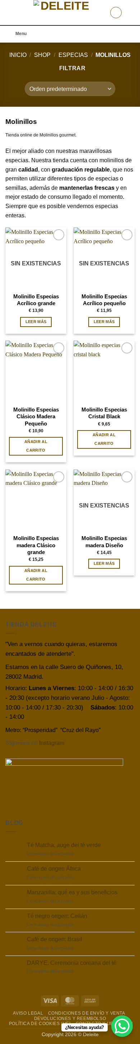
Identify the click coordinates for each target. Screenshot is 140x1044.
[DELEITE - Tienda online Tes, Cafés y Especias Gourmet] (61, 12)
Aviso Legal (28, 1013)
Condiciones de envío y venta (86, 1013)
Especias (73, 55)
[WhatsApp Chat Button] (122, 1026)
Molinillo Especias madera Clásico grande (36, 545)
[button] (9, 12)
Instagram (51, 743)
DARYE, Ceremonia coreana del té (71, 963)
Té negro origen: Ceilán (57, 916)
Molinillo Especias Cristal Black (104, 412)
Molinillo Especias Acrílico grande (36, 299)
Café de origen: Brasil (54, 939)
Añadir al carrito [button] (35, 445)
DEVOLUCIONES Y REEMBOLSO (70, 1018)
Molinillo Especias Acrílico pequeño (104, 299)
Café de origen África (54, 869)
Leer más (36, 321)
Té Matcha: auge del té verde (64, 845)
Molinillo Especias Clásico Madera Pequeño (36, 416)
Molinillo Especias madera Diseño (104, 541)
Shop (42, 55)
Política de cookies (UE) (40, 1023)
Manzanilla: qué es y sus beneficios (72, 892)
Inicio (18, 55)
